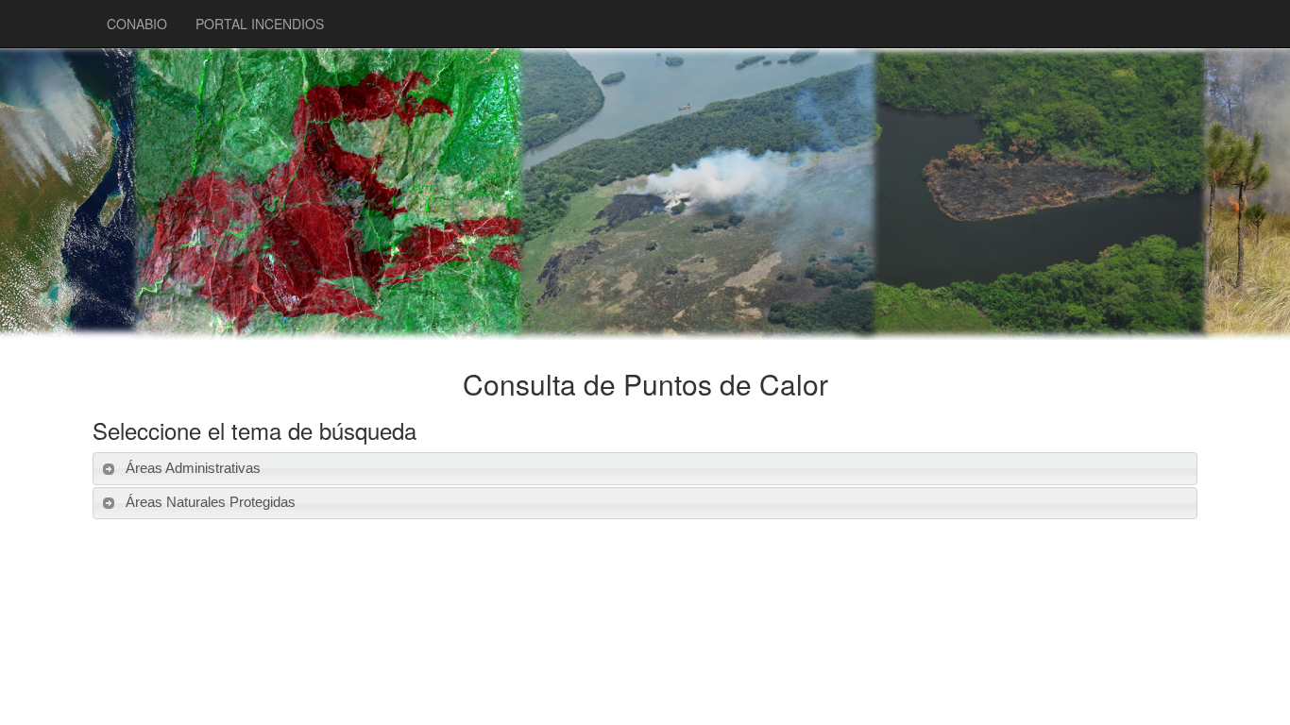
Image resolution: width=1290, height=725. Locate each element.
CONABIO (137, 23)
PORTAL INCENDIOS (259, 23)
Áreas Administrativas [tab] (193, 468)
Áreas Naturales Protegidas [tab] (211, 502)
